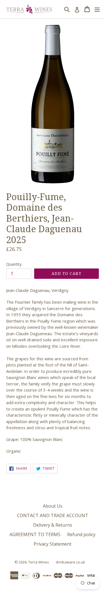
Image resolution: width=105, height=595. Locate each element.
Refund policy (81, 534)
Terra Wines (38, 562)
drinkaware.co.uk (70, 562)
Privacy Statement (52, 544)
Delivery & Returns (52, 525)
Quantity (14, 264)
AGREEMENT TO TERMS (35, 534)
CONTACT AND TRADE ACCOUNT (52, 515)
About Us (52, 506)
